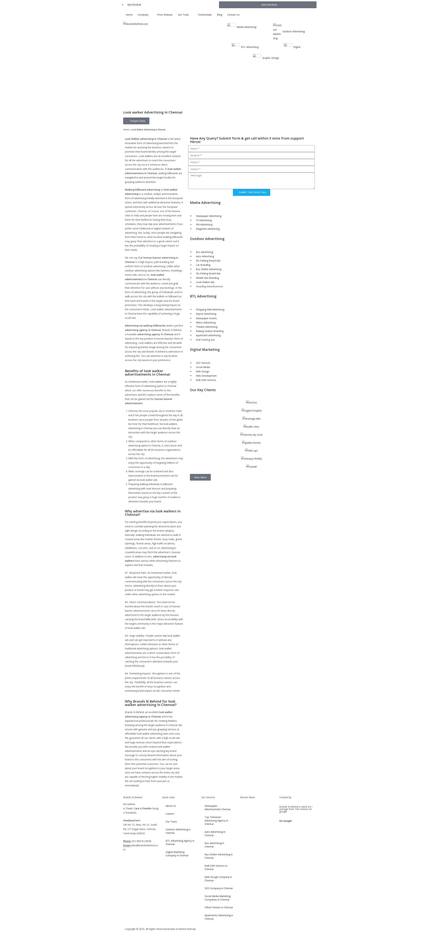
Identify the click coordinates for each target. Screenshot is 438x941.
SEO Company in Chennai (219, 888)
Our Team (171, 821)
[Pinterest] (271, 932)
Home (126, 129)
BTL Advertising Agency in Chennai (180, 842)
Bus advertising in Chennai (214, 844)
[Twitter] (234, 932)
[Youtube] (252, 932)
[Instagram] (243, 932)
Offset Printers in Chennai (219, 907)
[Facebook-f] (225, 932)
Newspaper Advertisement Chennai (217, 807)
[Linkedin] (262, 932)
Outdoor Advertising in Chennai (178, 831)
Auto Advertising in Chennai (215, 833)
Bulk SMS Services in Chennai (216, 867)
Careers (170, 813)
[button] (200, 477)
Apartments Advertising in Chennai (219, 917)
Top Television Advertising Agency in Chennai (216, 820)
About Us (171, 805)
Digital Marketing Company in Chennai (177, 853)
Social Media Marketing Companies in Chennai (217, 897)
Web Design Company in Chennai (218, 878)
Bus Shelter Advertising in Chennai (219, 856)
